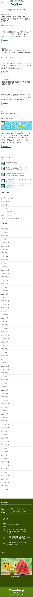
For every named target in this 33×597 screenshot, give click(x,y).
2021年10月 (5, 369)
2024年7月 (4, 280)
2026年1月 (4, 239)
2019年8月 (4, 431)
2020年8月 (4, 407)
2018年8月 (4, 451)
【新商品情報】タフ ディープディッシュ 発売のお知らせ (19, 180)
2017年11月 (5, 465)
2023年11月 (5, 304)
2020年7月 (4, 410)
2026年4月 (4, 236)
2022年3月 (4, 356)
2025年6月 (4, 253)
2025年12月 (5, 242)
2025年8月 (4, 249)
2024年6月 (4, 284)
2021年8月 (4, 376)
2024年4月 (4, 290)
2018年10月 (5, 445)
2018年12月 (5, 441)
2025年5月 (4, 256)
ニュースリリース (7, 208)
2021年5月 (4, 386)
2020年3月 (4, 421)
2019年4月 (4, 438)
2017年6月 (4, 472)
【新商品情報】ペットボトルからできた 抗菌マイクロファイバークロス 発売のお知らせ (16, 19)
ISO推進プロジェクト (8, 198)
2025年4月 (4, 260)
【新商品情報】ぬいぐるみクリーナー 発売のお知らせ (19, 186)
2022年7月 (4, 345)
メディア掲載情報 (5, 79)
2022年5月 (4, 349)
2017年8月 (4, 469)
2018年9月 (4, 448)
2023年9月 (4, 311)
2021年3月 (4, 393)
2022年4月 (4, 352)
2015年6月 (4, 489)
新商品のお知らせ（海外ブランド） (12, 218)
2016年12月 (5, 475)
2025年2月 (4, 263)
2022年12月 (5, 335)
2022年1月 (4, 362)
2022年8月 (4, 342)
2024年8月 (4, 277)
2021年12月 (5, 366)
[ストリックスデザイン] (16, 3)
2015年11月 (5, 482)
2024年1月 (4, 297)
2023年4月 (4, 328)
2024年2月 (4, 294)
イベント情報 (5, 201)
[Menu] (2, 3)
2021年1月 (4, 400)
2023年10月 (5, 308)
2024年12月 (5, 270)
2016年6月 (4, 479)
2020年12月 (5, 403)
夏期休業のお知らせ (12, 163)
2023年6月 (4, 321)
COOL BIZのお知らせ (9, 113)
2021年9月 (4, 373)
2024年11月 (5, 273)
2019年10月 (5, 427)
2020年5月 (4, 414)
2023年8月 (4, 314)
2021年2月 (4, 397)
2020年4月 (4, 417)
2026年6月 (4, 232)
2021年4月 (4, 390)
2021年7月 (4, 380)
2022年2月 (4, 359)
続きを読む (6, 40)
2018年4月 (4, 458)
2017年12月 (5, 462)
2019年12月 (5, 424)
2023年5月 (4, 325)
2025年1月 (4, 266)
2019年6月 (4, 434)
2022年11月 (5, 338)
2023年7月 (4, 318)
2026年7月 (4, 229)
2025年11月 (5, 246)
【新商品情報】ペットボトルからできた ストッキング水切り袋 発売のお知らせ (16, 51)
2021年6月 (4, 383)
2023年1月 (4, 332)
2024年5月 (4, 287)
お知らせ (3, 111)
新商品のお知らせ (5, 14)
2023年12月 (5, 301)
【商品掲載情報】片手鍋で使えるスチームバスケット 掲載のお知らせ (18, 174)
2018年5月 (4, 455)
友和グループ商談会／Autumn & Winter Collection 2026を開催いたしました (18, 168)
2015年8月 (4, 486)
